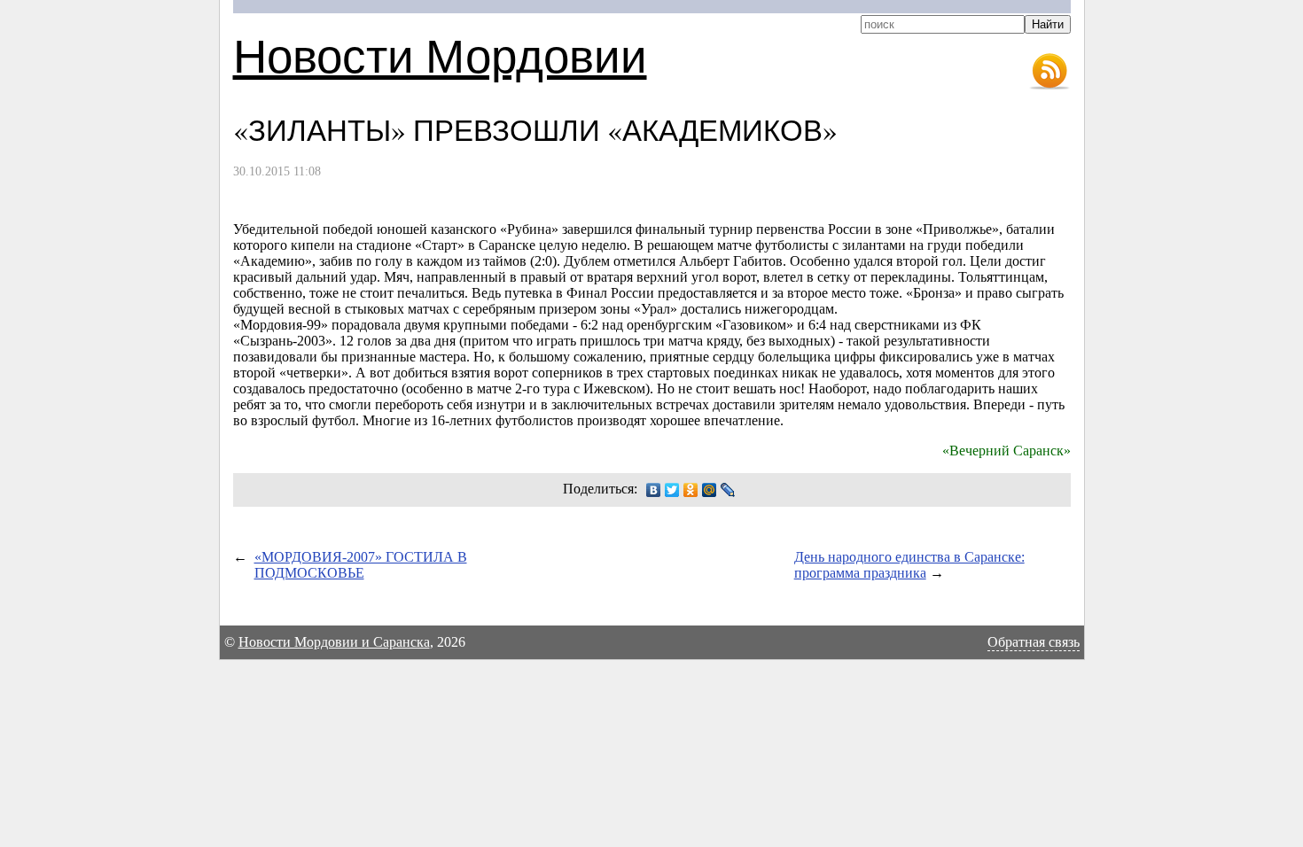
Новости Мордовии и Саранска (334, 641)
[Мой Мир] (709, 489)
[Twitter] (672, 489)
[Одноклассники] (691, 489)
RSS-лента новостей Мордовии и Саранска (1049, 72)
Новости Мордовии (440, 54)
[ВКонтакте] (653, 489)
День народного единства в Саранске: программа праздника (909, 564)
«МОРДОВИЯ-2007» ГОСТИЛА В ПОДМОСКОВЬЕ (360, 564)
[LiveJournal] (728, 489)
